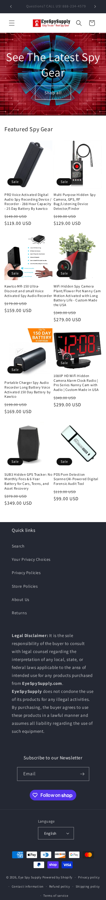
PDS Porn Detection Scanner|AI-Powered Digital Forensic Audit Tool (76, 479)
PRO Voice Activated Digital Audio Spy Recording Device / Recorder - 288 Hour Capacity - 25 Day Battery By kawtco (28, 201)
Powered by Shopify (57, 877)
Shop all (53, 92)
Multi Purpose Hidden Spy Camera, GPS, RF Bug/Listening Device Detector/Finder (75, 201)
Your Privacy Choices (31, 559)
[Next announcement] (95, 6)
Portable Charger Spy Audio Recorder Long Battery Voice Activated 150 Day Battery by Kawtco (27, 389)
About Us (20, 599)
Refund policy (59, 886)
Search (18, 546)
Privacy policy (89, 877)
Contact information (28, 886)
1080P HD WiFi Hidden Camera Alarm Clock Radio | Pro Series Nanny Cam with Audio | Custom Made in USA (76, 382)
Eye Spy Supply (30, 877)
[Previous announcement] (10, 6)
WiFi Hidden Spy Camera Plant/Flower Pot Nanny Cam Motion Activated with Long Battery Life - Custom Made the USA (77, 295)
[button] (11, 23)
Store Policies (25, 586)
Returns (19, 612)
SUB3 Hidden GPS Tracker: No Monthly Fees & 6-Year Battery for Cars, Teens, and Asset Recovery (28, 481)
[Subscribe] (82, 774)
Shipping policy (88, 886)
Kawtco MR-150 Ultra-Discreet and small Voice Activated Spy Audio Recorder (28, 291)
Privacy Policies (26, 572)
